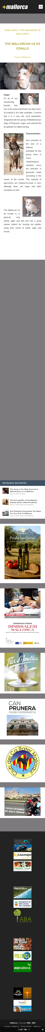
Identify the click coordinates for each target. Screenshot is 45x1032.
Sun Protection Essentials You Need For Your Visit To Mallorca (25, 512)
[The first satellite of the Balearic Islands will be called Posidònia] (5, 502)
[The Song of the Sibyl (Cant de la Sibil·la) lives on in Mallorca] (5, 491)
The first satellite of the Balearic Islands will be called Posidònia (23, 501)
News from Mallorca (27, 505)
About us (37, 1026)
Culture (22, 494)
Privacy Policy (26, 1026)
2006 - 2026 (31, 1023)
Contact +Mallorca (11, 1026)
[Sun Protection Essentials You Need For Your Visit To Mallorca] (5, 513)
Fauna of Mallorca (22, 57)
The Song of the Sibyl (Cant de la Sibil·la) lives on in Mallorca (24, 490)
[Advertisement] (22, 370)
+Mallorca (13, 1023)
